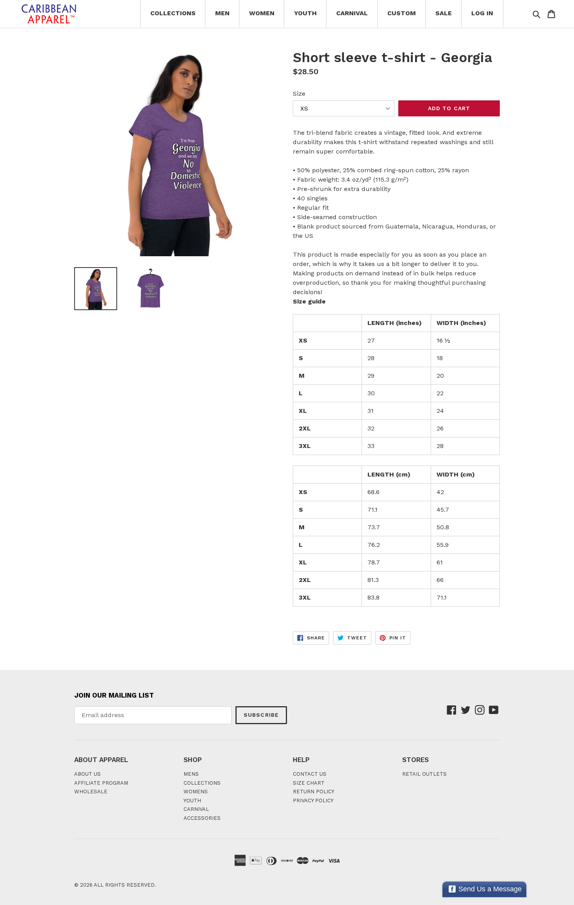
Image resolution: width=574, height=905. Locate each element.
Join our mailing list (114, 695)
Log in (482, 13)
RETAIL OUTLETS (424, 774)
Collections (173, 13)
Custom (401, 13)
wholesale (90, 791)
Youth (305, 13)
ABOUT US (87, 774)
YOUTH (192, 800)
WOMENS (196, 791)
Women (262, 13)
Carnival (352, 13)
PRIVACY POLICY (313, 800)
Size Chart (308, 783)
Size (299, 93)
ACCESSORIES (202, 818)
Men (222, 13)
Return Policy (313, 791)
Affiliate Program (101, 783)
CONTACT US (309, 774)
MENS (191, 774)
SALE (443, 13)
